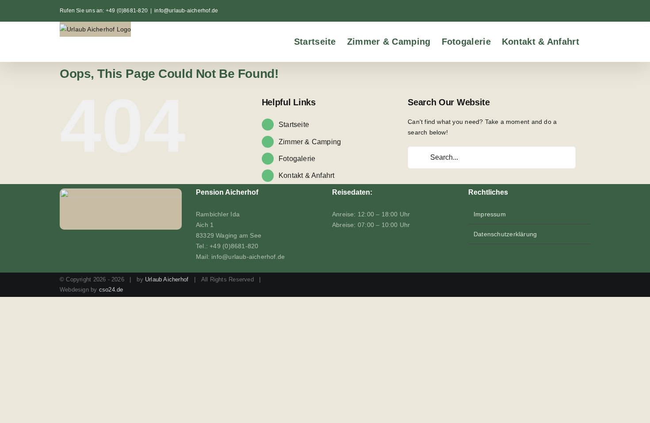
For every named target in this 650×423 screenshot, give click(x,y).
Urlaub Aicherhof (166, 279)
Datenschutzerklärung (505, 234)
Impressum (490, 214)
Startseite (294, 124)
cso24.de (111, 289)
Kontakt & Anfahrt (307, 175)
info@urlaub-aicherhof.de (186, 11)
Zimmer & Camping (310, 142)
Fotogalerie (297, 158)
